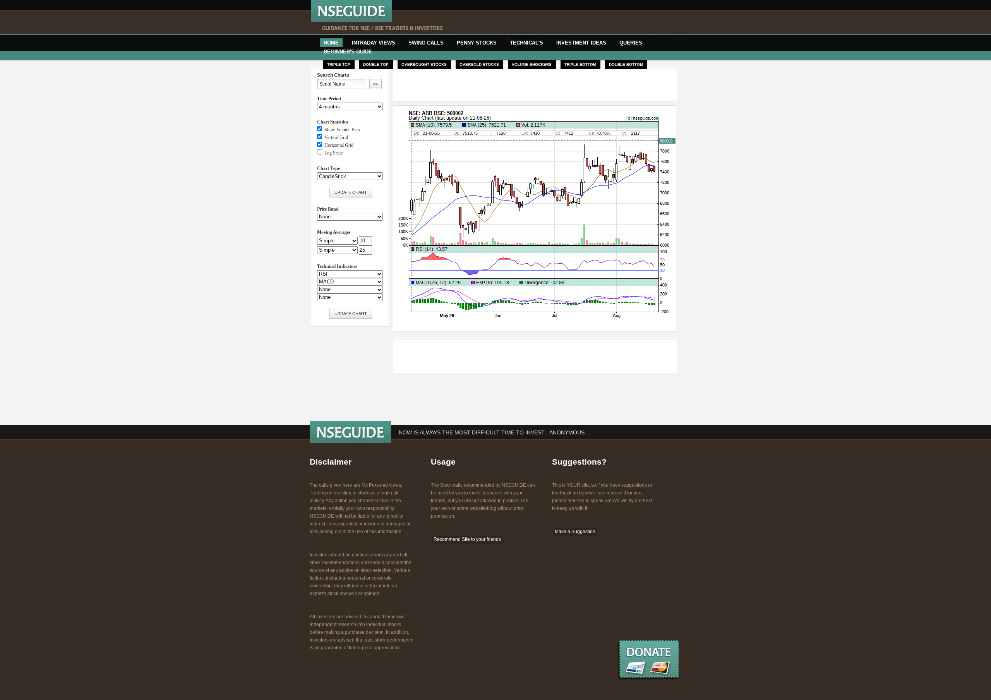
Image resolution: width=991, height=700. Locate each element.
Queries (630, 43)
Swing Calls (426, 43)
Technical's (526, 43)
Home (331, 43)
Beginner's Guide (348, 52)
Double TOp (376, 64)
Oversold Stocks (479, 64)
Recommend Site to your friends (467, 539)
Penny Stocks (477, 43)
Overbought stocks (424, 64)
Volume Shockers (532, 64)
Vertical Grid (335, 137)
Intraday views (373, 43)
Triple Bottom (580, 64)
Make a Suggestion (575, 531)
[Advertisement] (552, 22)
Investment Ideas (581, 43)
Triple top (338, 64)
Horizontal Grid (337, 145)
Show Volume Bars (341, 129)
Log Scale (332, 153)
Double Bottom (626, 64)
